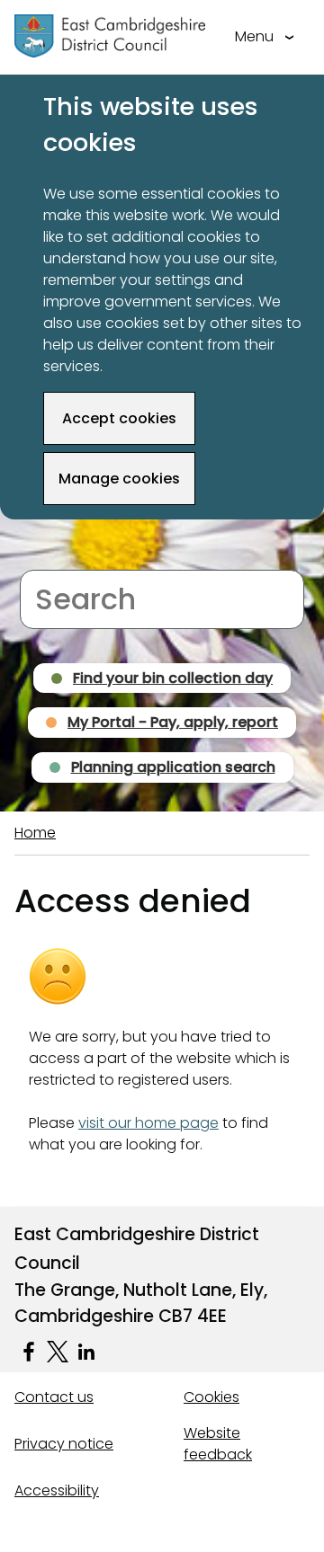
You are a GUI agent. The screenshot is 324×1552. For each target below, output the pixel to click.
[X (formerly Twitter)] (57, 1351)
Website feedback (218, 1444)
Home (35, 832)
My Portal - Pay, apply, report (173, 722)
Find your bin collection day (173, 678)
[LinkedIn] (86, 1351)
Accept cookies (119, 418)
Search (44, 558)
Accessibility (56, 1490)
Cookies (211, 1397)
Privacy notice (63, 1443)
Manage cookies (119, 478)
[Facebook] (28, 1351)
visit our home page (148, 1123)
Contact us (54, 1397)
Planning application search (173, 767)
